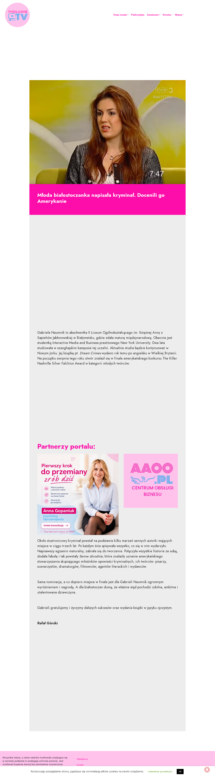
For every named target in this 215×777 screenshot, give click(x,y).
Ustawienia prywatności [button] (160, 771)
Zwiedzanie (153, 15)
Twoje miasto (120, 15)
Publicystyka (137, 15)
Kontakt (80, 764)
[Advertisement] (107, 53)
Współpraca (82, 759)
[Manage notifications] (207, 769)
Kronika (167, 15)
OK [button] (180, 771)
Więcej (178, 15)
